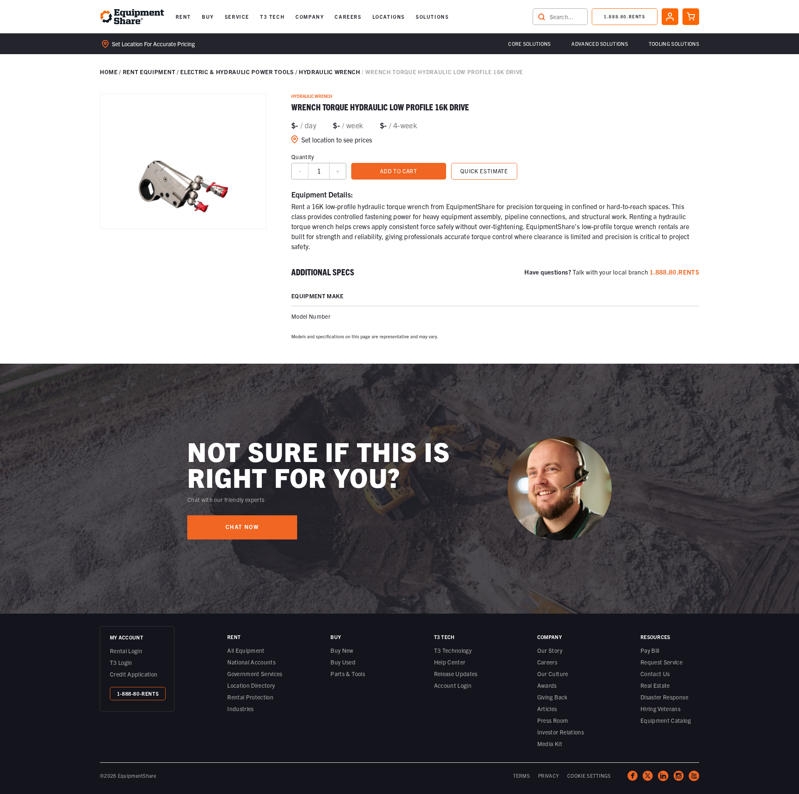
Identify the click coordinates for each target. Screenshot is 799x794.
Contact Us (655, 673)
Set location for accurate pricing (153, 43)
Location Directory (251, 685)
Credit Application (133, 674)
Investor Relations (560, 732)
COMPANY (309, 16)
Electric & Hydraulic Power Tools (237, 71)
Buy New (341, 650)
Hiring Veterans (660, 708)
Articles (547, 708)
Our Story (549, 650)
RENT (183, 16)
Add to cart (398, 171)
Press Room (552, 720)
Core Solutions (529, 43)
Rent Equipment (149, 71)
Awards (547, 685)
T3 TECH (272, 16)
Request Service (661, 662)
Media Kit (549, 743)
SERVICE (237, 16)
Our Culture (552, 673)
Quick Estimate (484, 171)
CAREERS (348, 16)
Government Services (255, 673)
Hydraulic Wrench (329, 71)
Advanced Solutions (599, 43)
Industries (240, 708)
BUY (208, 16)
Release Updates (456, 673)
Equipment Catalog (665, 720)
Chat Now (242, 526)
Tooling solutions (674, 43)
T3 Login (121, 662)
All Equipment (246, 650)
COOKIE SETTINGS (589, 775)
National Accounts (251, 662)
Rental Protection (250, 697)
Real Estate (655, 685)
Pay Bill (650, 650)
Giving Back (552, 697)
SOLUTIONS (432, 16)
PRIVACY (548, 775)
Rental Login (126, 650)
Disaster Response (664, 697)
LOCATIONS (388, 16)
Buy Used (342, 662)
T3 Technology (453, 650)
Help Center (450, 662)
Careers (547, 662)
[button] (183, 16)
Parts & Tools (347, 673)
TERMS (521, 775)
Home (109, 71)
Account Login (453, 685)
